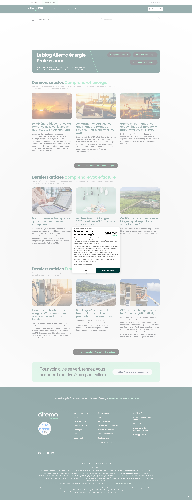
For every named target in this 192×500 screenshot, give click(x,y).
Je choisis (84, 270)
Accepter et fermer (108, 270)
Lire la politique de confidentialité (83, 264)
